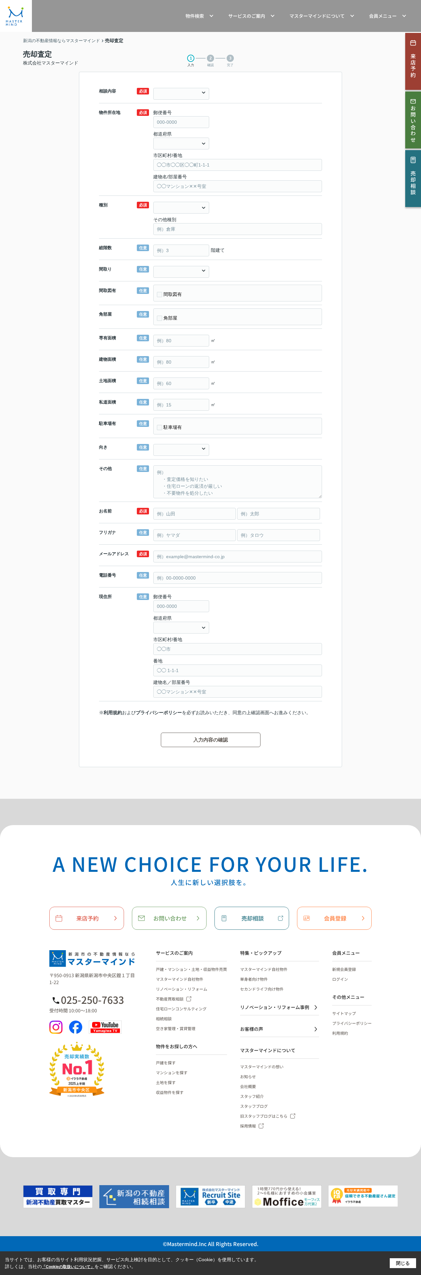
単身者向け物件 (254, 979)
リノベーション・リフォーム (181, 989)
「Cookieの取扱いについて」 (68, 1266)
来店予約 (87, 918)
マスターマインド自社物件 (179, 979)
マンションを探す (171, 1072)
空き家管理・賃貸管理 (175, 1028)
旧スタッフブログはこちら (263, 1116)
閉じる (403, 1263)
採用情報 (248, 1126)
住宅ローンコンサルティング (181, 1008)
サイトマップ (344, 1013)
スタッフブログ (254, 1106)
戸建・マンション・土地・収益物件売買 (191, 969)
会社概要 (248, 1086)
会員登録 (335, 918)
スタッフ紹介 (252, 1096)
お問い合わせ (170, 918)
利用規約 (113, 712)
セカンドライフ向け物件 (262, 989)
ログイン (340, 979)
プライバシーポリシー (159, 712)
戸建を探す (166, 1062)
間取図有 (172, 294)
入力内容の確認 (210, 739)
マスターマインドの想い (262, 1066)
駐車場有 (172, 427)
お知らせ (248, 1076)
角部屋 (170, 318)
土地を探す (166, 1082)
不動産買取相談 (170, 999)
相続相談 (164, 1018)
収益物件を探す (170, 1092)
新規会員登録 (344, 969)
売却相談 (252, 918)
